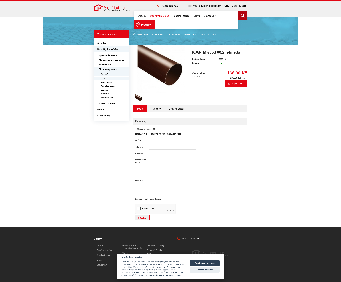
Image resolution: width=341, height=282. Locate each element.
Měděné (104, 90)
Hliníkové (105, 93)
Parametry (156, 108)
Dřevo (197, 15)
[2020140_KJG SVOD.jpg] (161, 69)
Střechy (142, 15)
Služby (226, 5)
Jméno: (139, 140)
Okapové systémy (174, 35)
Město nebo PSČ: (140, 161)
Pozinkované (106, 82)
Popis (140, 108)
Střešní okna (105, 64)
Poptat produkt (238, 83)
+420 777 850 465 (190, 238)
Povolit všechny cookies (205, 263)
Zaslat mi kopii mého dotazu (148, 199)
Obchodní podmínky (155, 245)
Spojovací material (108, 55)
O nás (234, 5)
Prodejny (146, 24)
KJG (194, 35)
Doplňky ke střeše (159, 15)
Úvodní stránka (142, 35)
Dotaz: (139, 180)
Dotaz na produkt (177, 108)
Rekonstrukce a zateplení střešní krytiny (204, 5)
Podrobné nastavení (173, 275)
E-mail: (139, 153)
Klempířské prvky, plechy (111, 59)
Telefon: (139, 146)
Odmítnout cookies (205, 270)
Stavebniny (210, 15)
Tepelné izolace (181, 15)
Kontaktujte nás (170, 5)
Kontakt (242, 5)
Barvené (187, 35)
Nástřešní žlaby (108, 97)
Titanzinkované (108, 86)
